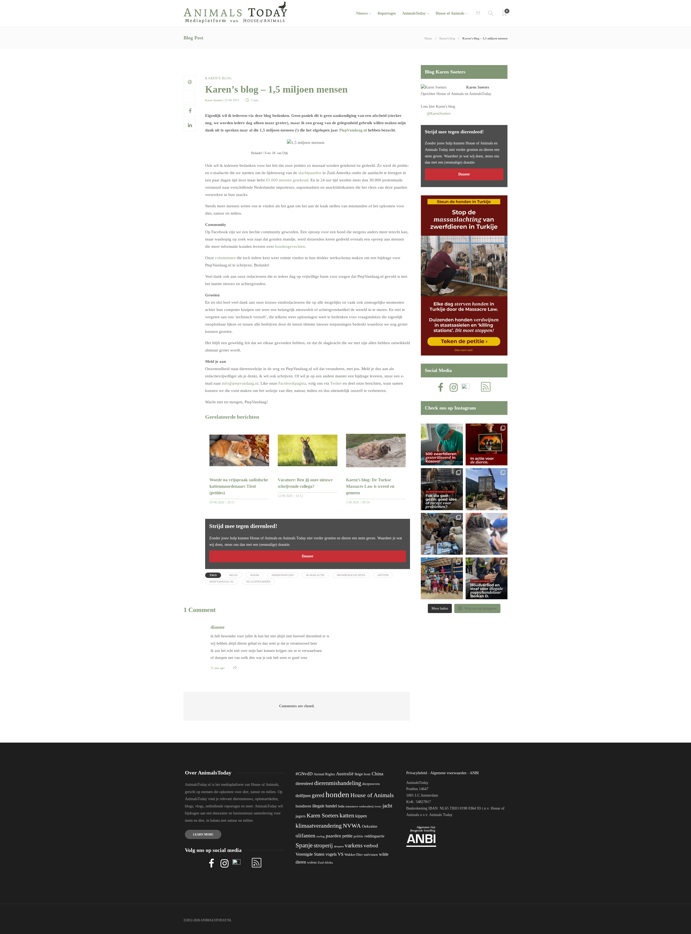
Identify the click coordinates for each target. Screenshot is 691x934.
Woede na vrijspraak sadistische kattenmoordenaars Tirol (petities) (238, 486)
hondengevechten (290, 246)
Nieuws (362, 13)
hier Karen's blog (442, 106)
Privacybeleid (416, 773)
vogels (331, 854)
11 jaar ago (218, 667)
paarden (333, 835)
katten (347, 815)
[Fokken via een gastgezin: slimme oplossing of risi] (442, 489)
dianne (218, 627)
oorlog (320, 836)
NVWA (352, 825)
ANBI (474, 773)
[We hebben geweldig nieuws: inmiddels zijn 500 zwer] (442, 444)
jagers (301, 816)
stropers (339, 846)
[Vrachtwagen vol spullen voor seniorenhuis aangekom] (442, 578)
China (377, 773)
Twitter (336, 383)
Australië (345, 773)
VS (340, 854)
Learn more (203, 834)
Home (428, 38)
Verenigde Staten (310, 854)
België (359, 774)
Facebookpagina (292, 383)
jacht (387, 805)
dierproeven (371, 784)
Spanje (304, 845)
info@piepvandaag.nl (240, 383)
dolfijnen (303, 795)
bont (367, 774)
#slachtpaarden (258, 581)
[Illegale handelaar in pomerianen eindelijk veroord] (486, 578)
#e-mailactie (315, 575)
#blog (233, 575)
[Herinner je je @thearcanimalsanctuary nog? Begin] (486, 489)
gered (318, 795)
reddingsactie (374, 836)
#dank (254, 575)
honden (337, 794)
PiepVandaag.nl (353, 130)
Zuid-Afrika (325, 862)
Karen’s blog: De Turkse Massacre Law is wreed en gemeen (370, 486)
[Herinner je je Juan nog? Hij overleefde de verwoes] (486, 534)
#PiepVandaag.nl (221, 581)
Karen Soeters (213, 100)
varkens (354, 845)
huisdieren (303, 806)
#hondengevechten (351, 575)
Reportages (387, 13)
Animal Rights (324, 774)
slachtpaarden (309, 173)
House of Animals (450, 13)
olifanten (305, 835)
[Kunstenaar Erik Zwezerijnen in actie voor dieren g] (486, 444)
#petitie (383, 575)
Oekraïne (369, 826)
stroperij (323, 845)
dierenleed (304, 783)
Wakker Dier (353, 855)
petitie (347, 836)
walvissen (371, 855)
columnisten (225, 258)
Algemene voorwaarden (448, 773)
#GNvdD (304, 773)
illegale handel (324, 806)
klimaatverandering (319, 825)
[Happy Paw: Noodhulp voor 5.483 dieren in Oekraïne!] (442, 534)
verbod (371, 845)
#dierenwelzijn (283, 575)
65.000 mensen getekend (287, 180)
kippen (361, 816)
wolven (312, 862)
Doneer (307, 556)
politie (358, 836)
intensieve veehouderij (360, 806)
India (341, 806)
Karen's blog (447, 38)
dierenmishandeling (337, 783)
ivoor (378, 806)
